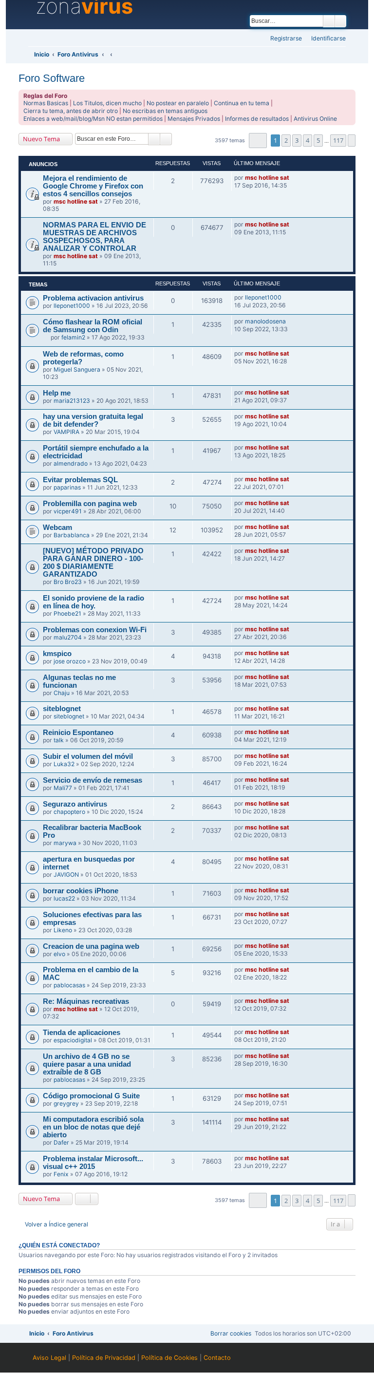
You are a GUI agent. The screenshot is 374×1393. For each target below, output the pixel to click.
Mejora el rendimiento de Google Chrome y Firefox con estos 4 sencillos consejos (93, 186)
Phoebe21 (67, 613)
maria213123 (72, 400)
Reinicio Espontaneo (78, 732)
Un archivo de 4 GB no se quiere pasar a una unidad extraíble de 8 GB (87, 1064)
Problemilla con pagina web (90, 504)
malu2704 (68, 637)
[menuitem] (325, 38)
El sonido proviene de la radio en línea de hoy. (93, 602)
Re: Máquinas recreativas (86, 1001)
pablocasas (69, 985)
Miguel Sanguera (77, 369)
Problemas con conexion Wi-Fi (95, 630)
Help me (57, 393)
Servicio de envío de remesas (92, 780)
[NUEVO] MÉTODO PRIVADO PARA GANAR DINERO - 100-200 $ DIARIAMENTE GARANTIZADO (93, 562)
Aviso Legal (49, 1357)
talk (59, 740)
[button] (258, 140)
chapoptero (69, 811)
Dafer (61, 1142)
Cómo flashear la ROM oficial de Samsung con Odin (92, 326)
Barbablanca (72, 535)
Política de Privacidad (103, 1357)
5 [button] (318, 140)
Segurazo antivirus (75, 804)
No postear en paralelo (178, 103)
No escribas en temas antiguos (165, 110)
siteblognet (62, 709)
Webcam (57, 527)
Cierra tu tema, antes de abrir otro (70, 110)
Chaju (62, 692)
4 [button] (307, 140)
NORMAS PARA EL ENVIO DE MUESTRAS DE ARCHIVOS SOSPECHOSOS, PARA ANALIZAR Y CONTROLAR (94, 236)
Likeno (63, 930)
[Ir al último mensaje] (294, 178)
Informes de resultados (257, 118)
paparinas (67, 487)
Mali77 (63, 787)
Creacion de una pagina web (91, 946)
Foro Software (52, 78)
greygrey (66, 1103)
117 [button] (338, 140)
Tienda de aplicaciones (81, 1032)
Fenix (61, 1174)
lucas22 (64, 898)
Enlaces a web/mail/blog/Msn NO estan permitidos (93, 118)
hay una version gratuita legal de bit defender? (93, 420)
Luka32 (64, 764)
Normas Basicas (45, 103)
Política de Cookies (169, 1357)
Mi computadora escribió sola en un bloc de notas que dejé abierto (93, 1127)
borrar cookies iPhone (80, 891)
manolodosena (265, 321)
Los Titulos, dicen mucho (107, 103)
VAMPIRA (66, 431)
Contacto (217, 1357)
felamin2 (73, 337)
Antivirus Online (315, 118)
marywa (65, 843)
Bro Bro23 (68, 581)
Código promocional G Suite (91, 1096)
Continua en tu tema (241, 103)
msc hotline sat (76, 201)
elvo (59, 954)
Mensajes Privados (194, 118)
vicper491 (68, 511)
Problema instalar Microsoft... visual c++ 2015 (93, 1162)
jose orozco (70, 661)
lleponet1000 (72, 305)
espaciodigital (73, 1040)
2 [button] (286, 140)
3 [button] (297, 140)
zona (84, 6)
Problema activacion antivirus (93, 298)
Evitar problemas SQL (80, 480)
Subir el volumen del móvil (88, 756)
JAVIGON (66, 874)
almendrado (71, 463)
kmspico (57, 654)
